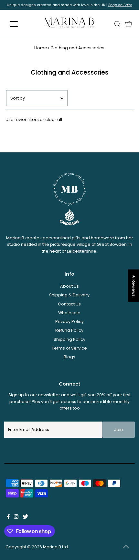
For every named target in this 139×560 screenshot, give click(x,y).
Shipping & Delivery (69, 295)
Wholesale (69, 313)
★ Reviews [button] (133, 285)
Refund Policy (69, 330)
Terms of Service (69, 348)
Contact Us (69, 304)
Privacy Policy (69, 321)
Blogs (69, 357)
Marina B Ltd (55, 547)
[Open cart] (128, 24)
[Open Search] (117, 24)
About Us (69, 286)
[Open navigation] (21, 24)
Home (40, 48)
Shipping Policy (69, 339)
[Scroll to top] (126, 547)
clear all (53, 119)
